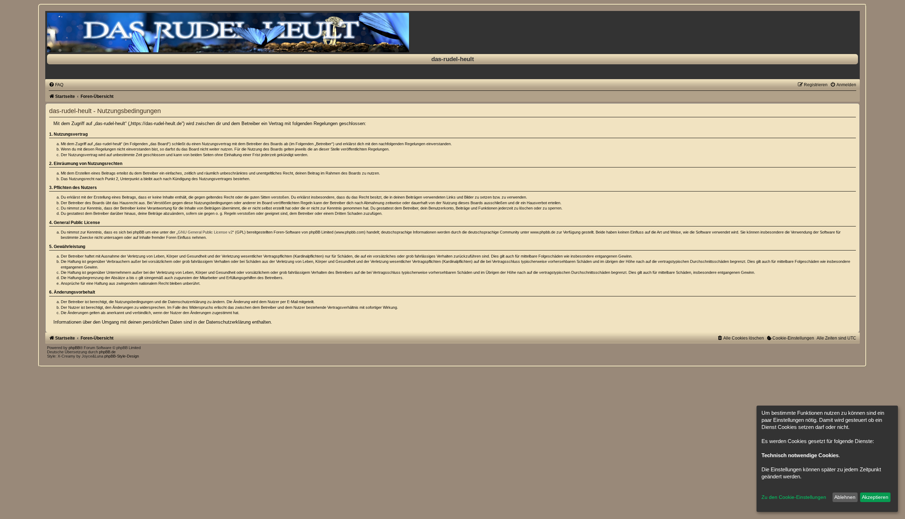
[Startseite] (452, 32)
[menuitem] (56, 84)
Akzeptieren (875, 497)
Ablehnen (845, 497)
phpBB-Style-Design (121, 356)
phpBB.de (107, 352)
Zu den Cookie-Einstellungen (793, 497)
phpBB (74, 348)
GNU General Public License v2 (205, 232)
